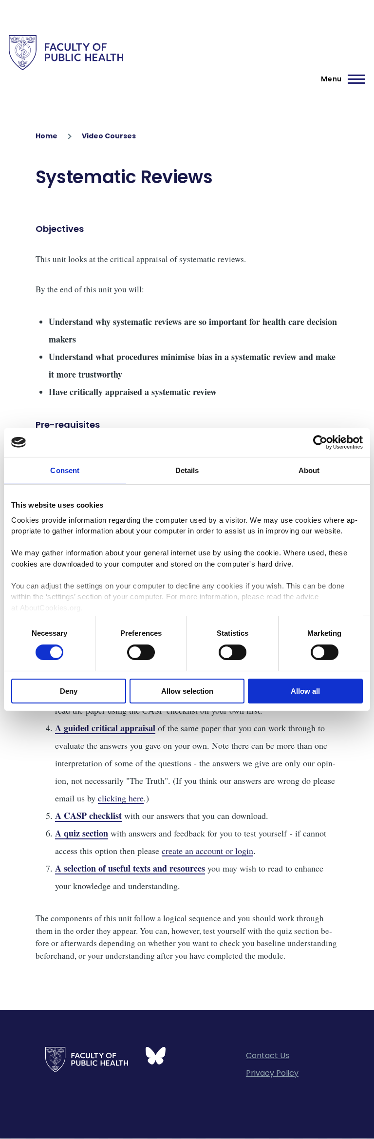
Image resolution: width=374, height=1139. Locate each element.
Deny (68, 691)
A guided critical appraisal (105, 727)
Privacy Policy (272, 1073)
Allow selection (187, 691)
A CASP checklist (88, 815)
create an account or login (207, 850)
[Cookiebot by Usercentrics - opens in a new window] (320, 442)
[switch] (141, 652)
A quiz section (81, 833)
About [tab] (309, 470)
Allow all (305, 691)
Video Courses (109, 136)
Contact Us (267, 1055)
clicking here (121, 798)
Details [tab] (187, 470)
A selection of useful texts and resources (130, 868)
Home (46, 136)
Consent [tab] (64, 470)
